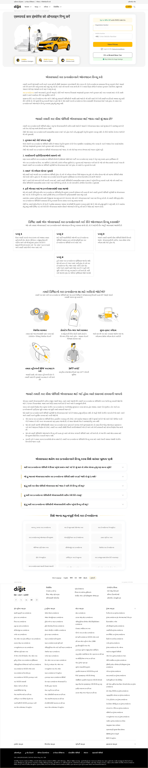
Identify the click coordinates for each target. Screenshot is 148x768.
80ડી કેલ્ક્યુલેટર (111, 738)
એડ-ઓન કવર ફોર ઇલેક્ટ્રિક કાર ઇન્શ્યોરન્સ (27, 639)
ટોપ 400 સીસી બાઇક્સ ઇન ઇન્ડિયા (55, 703)
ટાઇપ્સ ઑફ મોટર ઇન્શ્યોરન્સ (84, 617)
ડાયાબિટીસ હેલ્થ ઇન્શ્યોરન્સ (114, 630)
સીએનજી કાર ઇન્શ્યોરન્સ (21, 630)
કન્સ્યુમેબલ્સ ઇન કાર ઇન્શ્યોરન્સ (23, 647)
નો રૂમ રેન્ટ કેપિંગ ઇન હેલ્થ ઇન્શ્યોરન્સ (117, 708)
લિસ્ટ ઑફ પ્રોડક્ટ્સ (52, 594)
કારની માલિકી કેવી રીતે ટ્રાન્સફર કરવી (25, 703)
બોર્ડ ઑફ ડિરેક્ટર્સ (112, 591)
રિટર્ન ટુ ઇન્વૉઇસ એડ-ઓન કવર (54, 664)
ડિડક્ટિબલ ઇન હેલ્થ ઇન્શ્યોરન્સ (115, 613)
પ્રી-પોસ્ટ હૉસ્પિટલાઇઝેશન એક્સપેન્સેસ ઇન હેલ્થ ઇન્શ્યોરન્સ (121, 685)
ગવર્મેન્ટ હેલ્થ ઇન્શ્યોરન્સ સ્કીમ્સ (115, 721)
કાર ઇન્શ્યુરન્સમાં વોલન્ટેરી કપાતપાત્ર (106, 557)
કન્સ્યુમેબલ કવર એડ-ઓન (53, 669)
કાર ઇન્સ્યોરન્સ (28, 93)
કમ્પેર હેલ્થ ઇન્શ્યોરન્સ (113, 643)
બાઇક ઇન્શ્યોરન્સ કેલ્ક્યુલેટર (53, 673)
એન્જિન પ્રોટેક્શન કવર (41, 547)
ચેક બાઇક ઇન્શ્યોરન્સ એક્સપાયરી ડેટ (56, 681)
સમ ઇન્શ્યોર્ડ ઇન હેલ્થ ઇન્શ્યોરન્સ (116, 675)
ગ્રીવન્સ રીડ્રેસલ (18, 1)
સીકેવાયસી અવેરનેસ (52, 598)
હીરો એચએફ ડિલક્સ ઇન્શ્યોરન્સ (54, 626)
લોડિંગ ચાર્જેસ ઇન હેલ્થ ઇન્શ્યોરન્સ (116, 660)
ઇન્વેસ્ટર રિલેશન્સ (29, 1)
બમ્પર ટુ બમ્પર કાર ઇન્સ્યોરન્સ (41, 527)
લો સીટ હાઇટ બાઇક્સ (51, 686)
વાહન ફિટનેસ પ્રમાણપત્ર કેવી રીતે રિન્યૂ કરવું (89, 684)
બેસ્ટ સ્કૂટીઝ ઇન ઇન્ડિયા (52, 690)
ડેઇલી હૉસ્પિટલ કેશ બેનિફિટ (114, 680)
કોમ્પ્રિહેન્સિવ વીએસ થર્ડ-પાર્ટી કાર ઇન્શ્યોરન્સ (27, 664)
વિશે (15, 595)
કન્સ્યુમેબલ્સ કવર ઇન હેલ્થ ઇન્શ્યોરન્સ (117, 717)
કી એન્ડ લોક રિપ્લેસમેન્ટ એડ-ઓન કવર (25, 656)
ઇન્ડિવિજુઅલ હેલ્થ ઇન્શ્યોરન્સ (115, 626)
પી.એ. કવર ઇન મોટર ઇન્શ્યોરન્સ (85, 633)
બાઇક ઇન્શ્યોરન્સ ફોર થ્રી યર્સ (54, 643)
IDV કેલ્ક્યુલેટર (41, 557)
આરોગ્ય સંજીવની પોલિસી (113, 651)
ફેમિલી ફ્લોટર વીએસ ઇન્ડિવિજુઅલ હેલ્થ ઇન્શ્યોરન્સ (118, 666)
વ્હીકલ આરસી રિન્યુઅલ (83, 667)
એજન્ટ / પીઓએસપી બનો (43, 1)
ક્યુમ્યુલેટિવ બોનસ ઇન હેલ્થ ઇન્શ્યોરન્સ (118, 695)
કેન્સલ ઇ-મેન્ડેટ (51, 591)
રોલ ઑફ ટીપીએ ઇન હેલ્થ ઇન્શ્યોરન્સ (117, 691)
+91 (97, 36)
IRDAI (86, 753)
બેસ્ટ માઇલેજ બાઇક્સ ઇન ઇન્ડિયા (54, 699)
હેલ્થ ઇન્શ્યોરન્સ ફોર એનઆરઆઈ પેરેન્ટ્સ (119, 617)
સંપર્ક (20, 595)
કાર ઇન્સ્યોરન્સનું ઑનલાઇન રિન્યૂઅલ (41, 537)
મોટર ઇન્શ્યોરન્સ (80, 613)
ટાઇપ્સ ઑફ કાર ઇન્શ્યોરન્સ (22, 643)
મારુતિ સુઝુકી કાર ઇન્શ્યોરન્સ (22, 613)
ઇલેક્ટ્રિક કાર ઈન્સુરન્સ (73, 557)
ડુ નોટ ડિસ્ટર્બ (29, 753)
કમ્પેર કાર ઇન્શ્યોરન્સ (20, 634)
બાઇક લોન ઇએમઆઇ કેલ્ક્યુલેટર (54, 707)
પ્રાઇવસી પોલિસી (97, 753)
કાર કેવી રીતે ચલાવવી (20, 681)
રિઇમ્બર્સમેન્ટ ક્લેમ (111, 621)
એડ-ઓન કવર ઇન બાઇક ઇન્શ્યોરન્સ (55, 660)
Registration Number (101, 25)
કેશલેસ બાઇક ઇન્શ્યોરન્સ (52, 651)
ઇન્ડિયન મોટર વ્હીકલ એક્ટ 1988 (85, 641)
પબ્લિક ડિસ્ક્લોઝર (43, 753)
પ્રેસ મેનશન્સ (79, 589)
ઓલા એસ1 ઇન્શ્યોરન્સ (52, 613)
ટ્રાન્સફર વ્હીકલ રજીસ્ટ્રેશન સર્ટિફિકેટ (87, 650)
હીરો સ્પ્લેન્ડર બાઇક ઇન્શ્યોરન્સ (54, 621)
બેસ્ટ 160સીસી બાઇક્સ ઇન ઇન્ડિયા (55, 694)
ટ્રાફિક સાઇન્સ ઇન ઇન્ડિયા (83, 688)
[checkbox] (102, 49)
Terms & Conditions (118, 49)
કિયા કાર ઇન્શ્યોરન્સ (20, 621)
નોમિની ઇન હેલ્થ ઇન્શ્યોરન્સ (114, 712)
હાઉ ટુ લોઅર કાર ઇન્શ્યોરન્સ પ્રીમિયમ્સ (26, 660)
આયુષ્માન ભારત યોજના (113, 725)
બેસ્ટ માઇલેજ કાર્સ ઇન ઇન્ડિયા (22, 694)
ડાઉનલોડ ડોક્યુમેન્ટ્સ (114, 598)
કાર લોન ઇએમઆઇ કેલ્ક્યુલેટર (23, 707)
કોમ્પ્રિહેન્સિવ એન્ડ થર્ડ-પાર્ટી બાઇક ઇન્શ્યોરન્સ (58, 647)
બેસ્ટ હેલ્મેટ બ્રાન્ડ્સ (81, 663)
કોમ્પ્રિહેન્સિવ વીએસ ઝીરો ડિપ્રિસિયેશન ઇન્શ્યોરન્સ (87, 623)
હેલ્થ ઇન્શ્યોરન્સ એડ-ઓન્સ (114, 647)
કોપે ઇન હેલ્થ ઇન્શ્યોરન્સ (113, 671)
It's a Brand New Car (113, 55)
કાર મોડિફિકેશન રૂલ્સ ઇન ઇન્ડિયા (85, 658)
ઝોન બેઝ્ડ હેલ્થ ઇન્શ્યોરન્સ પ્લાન (116, 656)
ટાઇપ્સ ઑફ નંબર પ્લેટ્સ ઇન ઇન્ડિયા (86, 693)
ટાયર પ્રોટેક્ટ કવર (106, 537)
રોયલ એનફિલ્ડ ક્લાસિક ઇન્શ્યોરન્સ (55, 630)
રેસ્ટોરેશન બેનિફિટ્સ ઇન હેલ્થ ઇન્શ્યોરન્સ (118, 704)
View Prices (113, 44)
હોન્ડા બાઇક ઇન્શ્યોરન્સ (51, 634)
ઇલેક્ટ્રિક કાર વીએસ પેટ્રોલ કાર (23, 699)
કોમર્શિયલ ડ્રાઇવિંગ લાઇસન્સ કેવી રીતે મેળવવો (89, 680)
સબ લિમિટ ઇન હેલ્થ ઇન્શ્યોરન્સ (115, 634)
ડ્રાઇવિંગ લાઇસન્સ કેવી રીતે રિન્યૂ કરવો (87, 671)
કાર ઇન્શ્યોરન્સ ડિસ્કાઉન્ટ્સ (22, 673)
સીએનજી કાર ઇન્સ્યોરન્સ (74, 547)
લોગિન (129, 6)
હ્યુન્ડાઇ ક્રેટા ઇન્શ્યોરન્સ (21, 626)
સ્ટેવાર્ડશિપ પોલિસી (74, 753)
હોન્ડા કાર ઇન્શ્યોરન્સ (20, 617)
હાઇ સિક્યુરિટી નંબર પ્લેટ (83, 645)
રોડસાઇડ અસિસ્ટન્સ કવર (83, 628)
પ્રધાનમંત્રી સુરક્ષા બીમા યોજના (115, 729)
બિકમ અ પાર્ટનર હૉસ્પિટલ (83, 592)
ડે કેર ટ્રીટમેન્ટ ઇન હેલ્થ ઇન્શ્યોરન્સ (116, 699)
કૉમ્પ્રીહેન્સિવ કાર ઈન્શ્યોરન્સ (73, 537)
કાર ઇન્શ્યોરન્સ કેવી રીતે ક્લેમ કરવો (24, 669)
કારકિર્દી (25, 595)
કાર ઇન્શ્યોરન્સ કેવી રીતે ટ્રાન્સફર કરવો (25, 677)
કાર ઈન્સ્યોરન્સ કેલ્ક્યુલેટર (106, 527)
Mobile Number (100, 33)
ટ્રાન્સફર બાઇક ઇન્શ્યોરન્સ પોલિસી (55, 677)
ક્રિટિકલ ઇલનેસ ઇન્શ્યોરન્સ (114, 639)
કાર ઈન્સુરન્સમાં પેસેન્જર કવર (73, 527)
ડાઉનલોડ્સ (17, 753)
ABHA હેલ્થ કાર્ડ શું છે (112, 734)
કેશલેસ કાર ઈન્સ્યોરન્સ (106, 547)
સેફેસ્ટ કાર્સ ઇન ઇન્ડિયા (21, 686)
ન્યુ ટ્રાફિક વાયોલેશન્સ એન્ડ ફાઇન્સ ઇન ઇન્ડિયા (90, 654)
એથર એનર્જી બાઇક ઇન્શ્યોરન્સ (54, 617)
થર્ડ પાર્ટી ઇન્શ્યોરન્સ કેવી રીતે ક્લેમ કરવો (87, 637)
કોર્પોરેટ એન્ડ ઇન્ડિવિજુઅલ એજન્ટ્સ (87, 596)
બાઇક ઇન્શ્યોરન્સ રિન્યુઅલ (53, 639)
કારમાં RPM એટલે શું (20, 690)
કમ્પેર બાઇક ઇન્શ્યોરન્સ (52, 656)
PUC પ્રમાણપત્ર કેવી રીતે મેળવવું (85, 675)
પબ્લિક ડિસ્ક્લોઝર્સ (113, 594)
